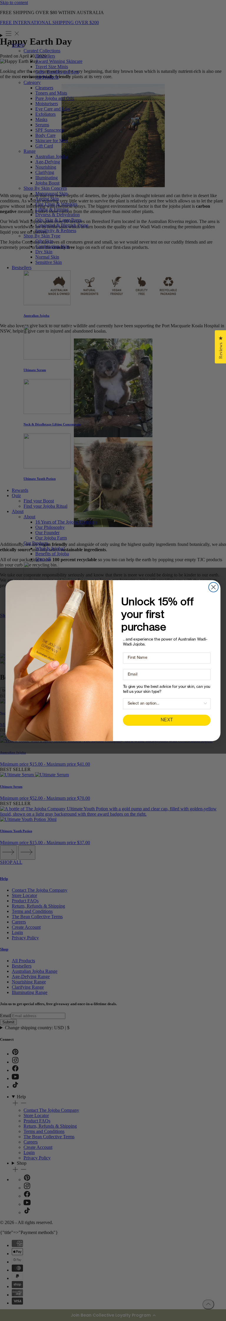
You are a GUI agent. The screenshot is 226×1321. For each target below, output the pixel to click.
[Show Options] (205, 703)
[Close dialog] (213, 587)
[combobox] (165, 703)
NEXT (167, 720)
